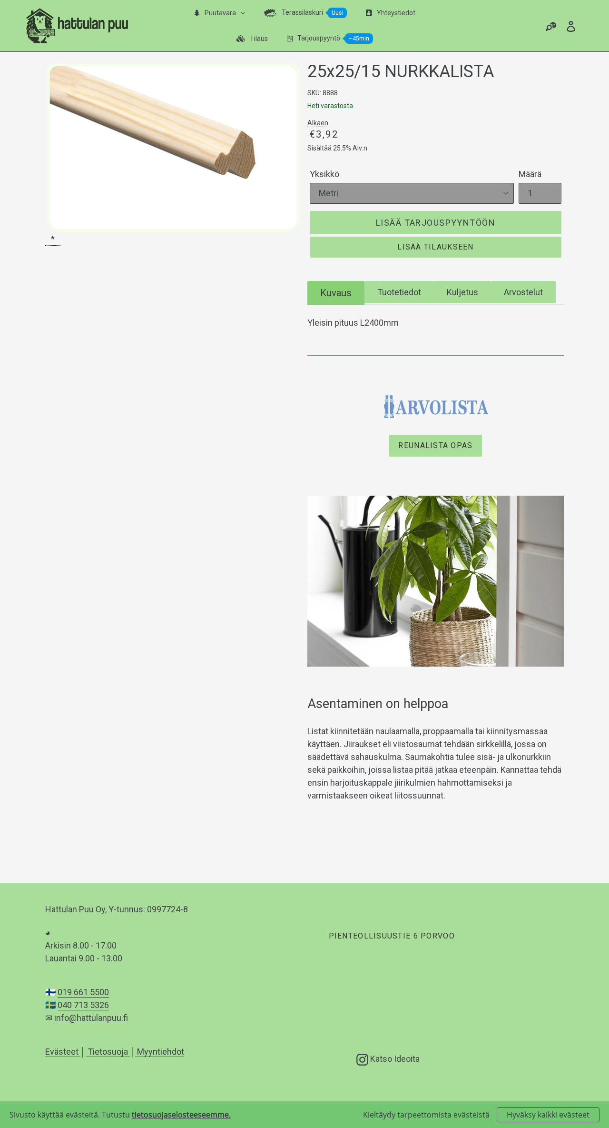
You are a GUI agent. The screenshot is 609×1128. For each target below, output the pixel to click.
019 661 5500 (83, 992)
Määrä (530, 174)
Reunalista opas (435, 445)
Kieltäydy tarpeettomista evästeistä (426, 1114)
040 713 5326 (83, 1005)
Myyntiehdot (159, 1052)
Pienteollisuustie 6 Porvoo (391, 935)
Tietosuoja (108, 1052)
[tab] (335, 292)
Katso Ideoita (394, 1058)
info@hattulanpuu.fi (91, 1018)
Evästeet (62, 1052)
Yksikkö (324, 174)
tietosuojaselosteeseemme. (181, 1114)
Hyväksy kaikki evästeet (548, 1114)
